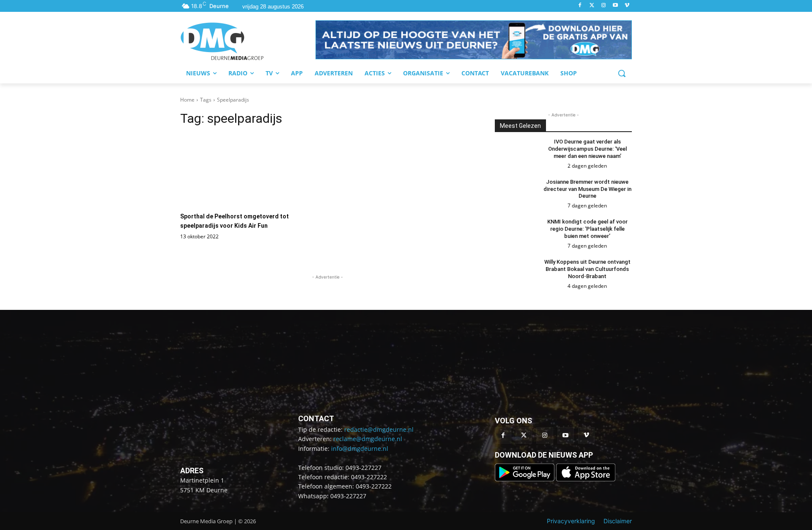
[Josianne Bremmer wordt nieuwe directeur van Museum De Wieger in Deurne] (515, 193)
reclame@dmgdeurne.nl (367, 439)
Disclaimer (618, 520)
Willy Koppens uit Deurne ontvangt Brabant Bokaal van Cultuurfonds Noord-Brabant (587, 269)
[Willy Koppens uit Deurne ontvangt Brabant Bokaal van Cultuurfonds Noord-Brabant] (515, 273)
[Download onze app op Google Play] (525, 479)
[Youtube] (615, 6)
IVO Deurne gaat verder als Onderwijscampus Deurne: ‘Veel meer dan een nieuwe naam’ (587, 148)
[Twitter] (592, 6)
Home (187, 99)
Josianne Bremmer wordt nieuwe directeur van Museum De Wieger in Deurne (587, 189)
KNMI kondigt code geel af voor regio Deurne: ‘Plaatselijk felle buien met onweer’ (587, 228)
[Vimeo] (627, 6)
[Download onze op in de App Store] (585, 479)
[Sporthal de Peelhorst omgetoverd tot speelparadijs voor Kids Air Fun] (251, 170)
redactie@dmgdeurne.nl (379, 429)
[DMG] (247, 41)
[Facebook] (580, 6)
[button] (473, 40)
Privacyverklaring (571, 520)
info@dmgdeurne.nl (359, 448)
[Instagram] (604, 6)
